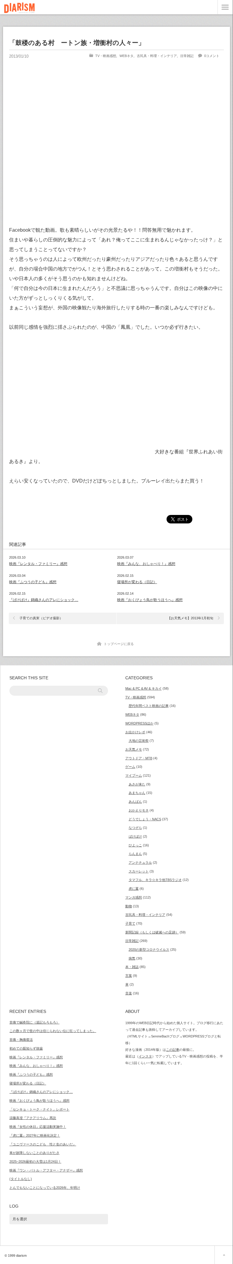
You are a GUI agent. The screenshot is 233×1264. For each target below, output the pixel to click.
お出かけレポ (135, 732)
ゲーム (130, 766)
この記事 (172, 1049)
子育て (130, 923)
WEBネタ (126, 56)
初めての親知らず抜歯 (26, 1048)
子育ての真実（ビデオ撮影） (41, 618)
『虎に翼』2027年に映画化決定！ (34, 1135)
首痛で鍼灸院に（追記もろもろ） (34, 1022)
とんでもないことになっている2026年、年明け (44, 1187)
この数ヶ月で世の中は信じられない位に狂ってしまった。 (52, 1031)
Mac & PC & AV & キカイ (143, 688)
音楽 (128, 993)
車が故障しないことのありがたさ (34, 1153)
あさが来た (137, 784)
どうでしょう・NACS (145, 819)
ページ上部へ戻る (223, 1255)
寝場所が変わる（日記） (137, 582)
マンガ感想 (133, 897)
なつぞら (135, 827)
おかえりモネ (139, 810)
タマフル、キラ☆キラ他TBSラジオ (155, 880)
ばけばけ (135, 836)
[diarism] (19, 8)
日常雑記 (187, 56)
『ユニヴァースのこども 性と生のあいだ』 (42, 1144)
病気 (132, 958)
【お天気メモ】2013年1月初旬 (190, 618)
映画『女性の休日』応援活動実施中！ (37, 1126)
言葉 (128, 975)
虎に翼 (134, 888)
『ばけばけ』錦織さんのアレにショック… (43, 600)
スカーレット (139, 871)
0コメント (211, 56)
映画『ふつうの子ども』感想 (32, 582)
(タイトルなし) (20, 1179)
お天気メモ (133, 749)
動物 (128, 906)
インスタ (145, 1056)
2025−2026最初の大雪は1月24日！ (35, 1161)
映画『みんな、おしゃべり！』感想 (146, 564)
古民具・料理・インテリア (157, 56)
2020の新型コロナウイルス (149, 949)
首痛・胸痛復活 (21, 1039)
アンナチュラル (140, 862)
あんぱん (135, 801)
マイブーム (133, 775)
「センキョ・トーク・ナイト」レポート (39, 1109)
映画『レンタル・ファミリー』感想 (38, 564)
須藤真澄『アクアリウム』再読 (32, 1118)
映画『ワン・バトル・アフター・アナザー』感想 (46, 1170)
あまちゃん (137, 793)
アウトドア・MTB (138, 758)
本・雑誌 (132, 967)
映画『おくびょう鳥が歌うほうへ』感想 (150, 600)
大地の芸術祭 (139, 740)
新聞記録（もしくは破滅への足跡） (152, 932)
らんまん (135, 854)
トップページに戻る (119, 644)
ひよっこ (135, 845)
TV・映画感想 (105, 56)
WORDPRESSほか (139, 723)
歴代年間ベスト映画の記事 (149, 706)
